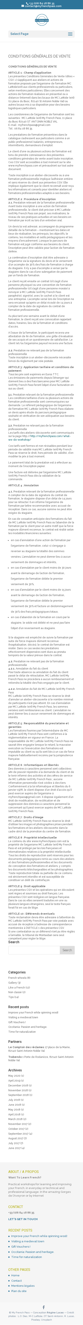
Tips (11, 997)
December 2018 (18, 1085)
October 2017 (16, 1128)
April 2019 (14, 1080)
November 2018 (18, 1090)
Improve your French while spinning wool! (33, 1012)
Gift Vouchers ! (17, 1022)
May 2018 (14, 1109)
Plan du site (19, 1291)
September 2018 (18, 1095)
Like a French (16, 987)
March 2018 (15, 1119)
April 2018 (14, 1114)
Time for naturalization (22, 1031)
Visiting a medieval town (23, 1017)
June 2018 (14, 1104)
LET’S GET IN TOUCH (23, 1219)
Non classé (15, 992)
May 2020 (14, 1075)
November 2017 (17, 1124)
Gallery (12, 982)
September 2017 (18, 1133)
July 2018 (14, 1099)
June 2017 (14, 1148)
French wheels (17, 977)
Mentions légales (22, 1285)
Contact (16, 1280)
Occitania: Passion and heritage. (27, 1026)
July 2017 (14, 1143)
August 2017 (15, 1138)
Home (15, 1275)
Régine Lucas (55, 1312)
